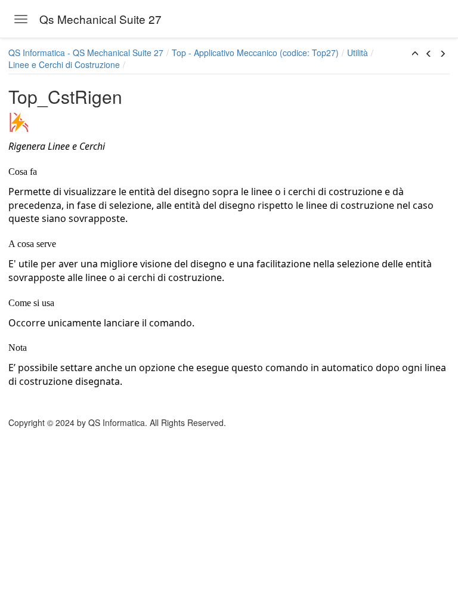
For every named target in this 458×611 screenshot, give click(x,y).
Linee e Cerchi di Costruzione (64, 64)
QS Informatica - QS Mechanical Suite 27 (85, 52)
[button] (415, 54)
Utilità (357, 52)
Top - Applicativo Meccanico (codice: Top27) (255, 52)
